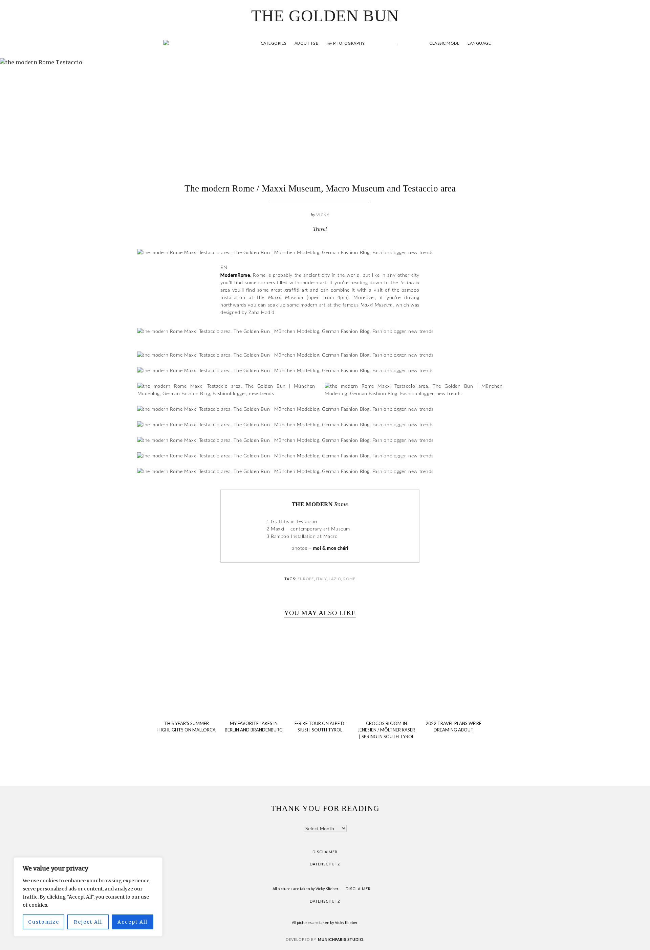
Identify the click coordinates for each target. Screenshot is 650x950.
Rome (349, 578)
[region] (88, 896)
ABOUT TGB (307, 43)
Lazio (335, 578)
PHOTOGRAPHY (346, 43)
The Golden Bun (325, 15)
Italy (321, 578)
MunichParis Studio (340, 939)
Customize (43, 922)
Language (479, 43)
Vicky (322, 214)
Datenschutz (325, 864)
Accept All (132, 922)
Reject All (88, 922)
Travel (320, 229)
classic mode (444, 43)
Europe (306, 578)
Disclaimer (325, 852)
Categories (273, 43)
